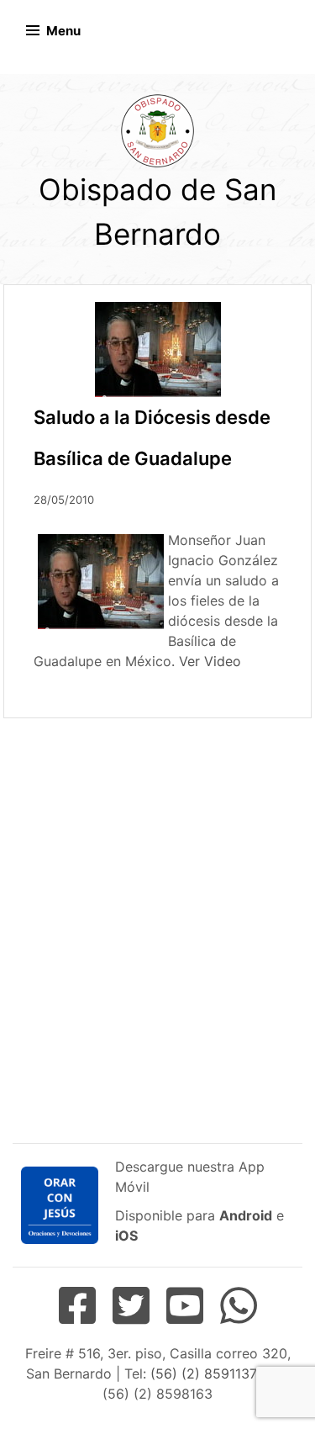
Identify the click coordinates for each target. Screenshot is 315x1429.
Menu (63, 31)
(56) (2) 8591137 (202, 1373)
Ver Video (210, 661)
